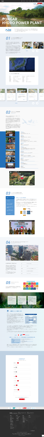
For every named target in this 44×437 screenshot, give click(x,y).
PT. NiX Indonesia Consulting (30, 3)
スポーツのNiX (24, 419)
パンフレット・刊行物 (11, 422)
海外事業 (17, 418)
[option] (27, 45)
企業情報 (10, 415)
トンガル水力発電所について (17, 3)
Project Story (17, 420)
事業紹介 (17, 415)
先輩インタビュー (24, 418)
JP (41, 0)
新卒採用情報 (23, 421)
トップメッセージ (11, 416)
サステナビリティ (11, 426)
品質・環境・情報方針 (11, 421)
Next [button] (37, 51)
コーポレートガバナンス (11, 428)
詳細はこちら (24, 99)
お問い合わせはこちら (40, 3)
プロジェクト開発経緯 (21, 3)
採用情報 (23, 415)
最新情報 (29, 415)
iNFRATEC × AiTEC (11, 424)
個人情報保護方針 (21, 397)
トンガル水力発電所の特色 (26, 3)
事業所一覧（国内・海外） (12, 418)
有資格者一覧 (11, 419)
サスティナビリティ (35, 3)
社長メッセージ (24, 416)
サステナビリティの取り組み (12, 427)
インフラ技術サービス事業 (18, 416)
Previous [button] (33, 51)
